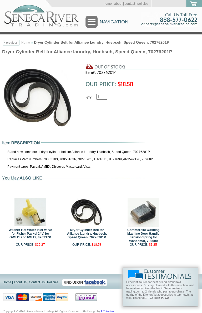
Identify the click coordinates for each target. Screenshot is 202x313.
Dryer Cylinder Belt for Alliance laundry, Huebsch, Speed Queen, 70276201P (87, 233)
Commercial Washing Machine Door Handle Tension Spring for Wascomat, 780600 (143, 235)
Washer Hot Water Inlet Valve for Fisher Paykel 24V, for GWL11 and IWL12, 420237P (30, 233)
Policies (52, 282)
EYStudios (107, 311)
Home (25, 42)
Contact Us (37, 282)
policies (142, 4)
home (108, 4)
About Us (20, 282)
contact (130, 4)
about (118, 4)
